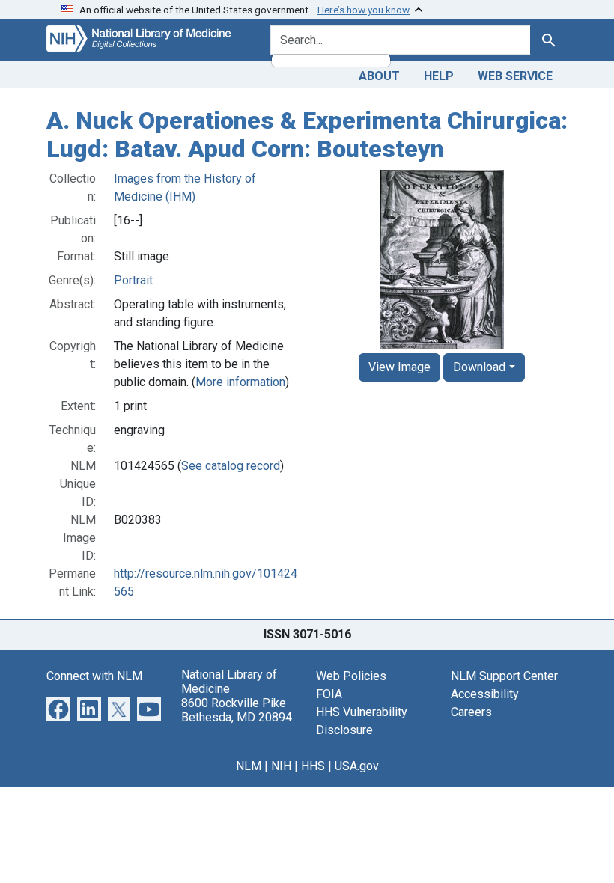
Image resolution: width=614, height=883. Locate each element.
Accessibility (485, 694)
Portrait (133, 280)
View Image (399, 367)
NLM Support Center (504, 676)
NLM (248, 766)
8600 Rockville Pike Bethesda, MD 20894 (236, 710)
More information (240, 382)
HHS (313, 766)
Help (439, 76)
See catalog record (230, 466)
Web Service (515, 76)
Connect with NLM (94, 676)
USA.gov (357, 766)
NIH (281, 766)
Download (479, 367)
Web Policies (351, 676)
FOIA (329, 694)
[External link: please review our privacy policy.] (58, 708)
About (379, 76)
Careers (471, 712)
